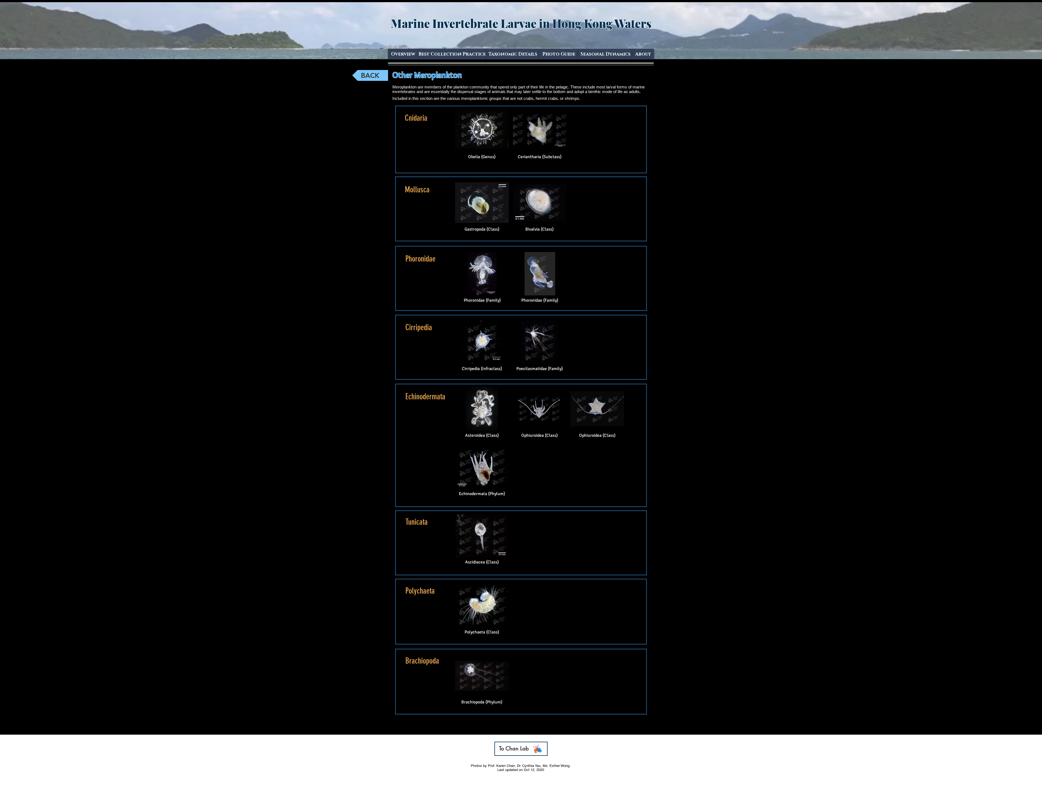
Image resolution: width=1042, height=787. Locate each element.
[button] (512, 54)
